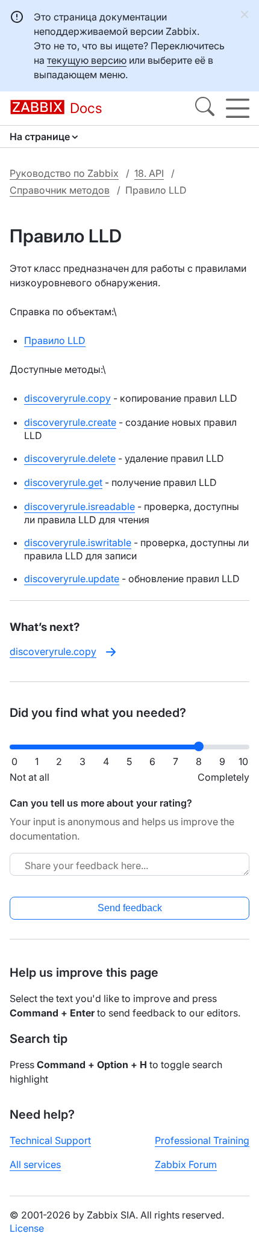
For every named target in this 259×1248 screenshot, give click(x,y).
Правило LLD (55, 340)
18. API (149, 173)
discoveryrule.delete (70, 458)
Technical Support (50, 1140)
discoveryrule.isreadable (79, 506)
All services (35, 1164)
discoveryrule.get (63, 482)
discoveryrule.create (70, 422)
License (27, 1228)
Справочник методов (60, 190)
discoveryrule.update (71, 579)
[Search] (204, 108)
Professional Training (202, 1140)
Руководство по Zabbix (64, 173)
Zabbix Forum (186, 1164)
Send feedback (130, 908)
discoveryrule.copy (67, 398)
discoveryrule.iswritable (77, 542)
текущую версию (86, 60)
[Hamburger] (237, 108)
